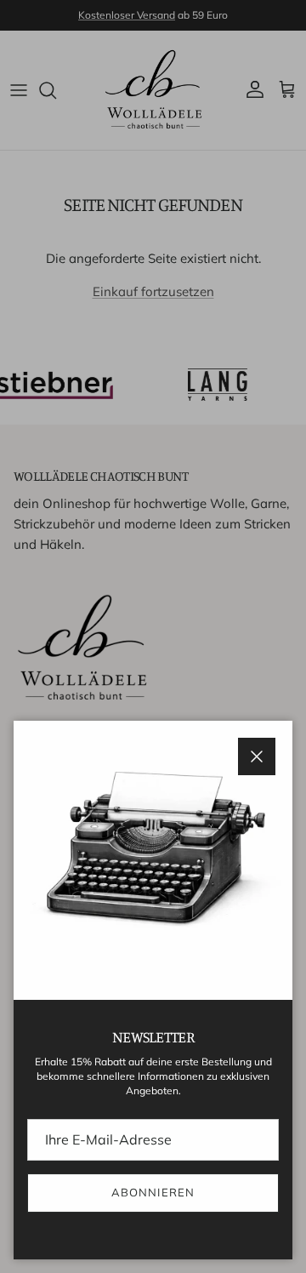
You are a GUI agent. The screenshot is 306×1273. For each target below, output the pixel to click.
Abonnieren (152, 1192)
